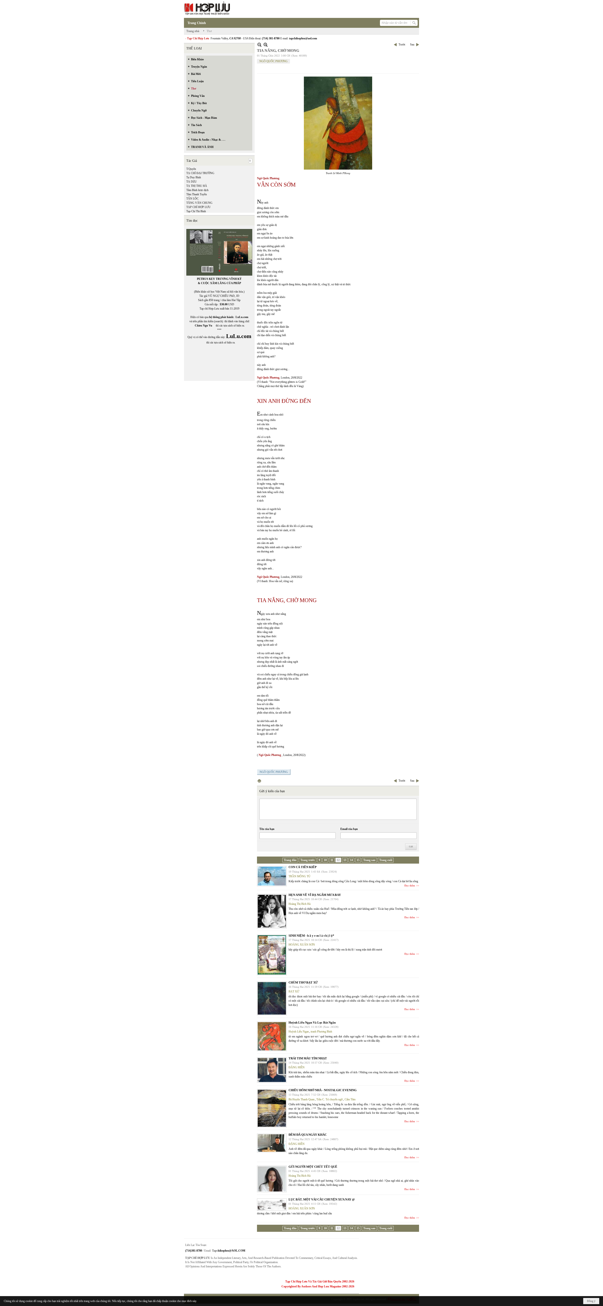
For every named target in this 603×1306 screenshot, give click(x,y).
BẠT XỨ (294, 991)
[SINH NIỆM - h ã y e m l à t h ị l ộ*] (272, 955)
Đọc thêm (409, 885)
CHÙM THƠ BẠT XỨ (303, 982)
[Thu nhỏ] (259, 44)
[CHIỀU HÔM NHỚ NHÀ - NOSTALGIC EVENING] (272, 1108)
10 (325, 860)
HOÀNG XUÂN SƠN (302, 944)
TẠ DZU (191, 181)
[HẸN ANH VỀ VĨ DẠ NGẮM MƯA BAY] (272, 911)
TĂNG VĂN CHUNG (199, 202)
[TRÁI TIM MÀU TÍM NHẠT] (272, 1070)
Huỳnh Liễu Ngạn (299, 1031)
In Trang (259, 780)
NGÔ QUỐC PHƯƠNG (273, 61)
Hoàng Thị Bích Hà (299, 904)
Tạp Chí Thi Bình (196, 211)
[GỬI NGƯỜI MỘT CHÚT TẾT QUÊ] (272, 1179)
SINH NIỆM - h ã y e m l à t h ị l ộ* (311, 935)
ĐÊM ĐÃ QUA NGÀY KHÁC (308, 1134)
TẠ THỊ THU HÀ (196, 186)
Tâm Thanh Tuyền (196, 194)
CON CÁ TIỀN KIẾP (303, 867)
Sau (412, 44)
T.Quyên (191, 169)
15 (358, 860)
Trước (402, 44)
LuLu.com (242, 317)
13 (344, 860)
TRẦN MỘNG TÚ (299, 876)
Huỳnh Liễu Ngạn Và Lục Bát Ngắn (312, 1022)
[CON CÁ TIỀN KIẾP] (272, 876)
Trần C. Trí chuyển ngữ (329, 1099)
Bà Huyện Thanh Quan (301, 1099)
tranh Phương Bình (321, 1031)
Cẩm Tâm (350, 1099)
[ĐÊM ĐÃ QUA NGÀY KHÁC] (272, 1143)
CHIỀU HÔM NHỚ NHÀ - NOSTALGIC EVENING (323, 1090)
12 (338, 860)
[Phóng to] (265, 44)
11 (331, 860)
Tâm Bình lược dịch (197, 190)
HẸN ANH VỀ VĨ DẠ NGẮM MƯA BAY (315, 895)
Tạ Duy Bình (193, 177)
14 (351, 860)
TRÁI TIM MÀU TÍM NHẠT (308, 1058)
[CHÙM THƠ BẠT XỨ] (272, 998)
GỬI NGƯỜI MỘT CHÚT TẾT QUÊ (313, 1166)
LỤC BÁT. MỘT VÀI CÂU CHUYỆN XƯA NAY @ (322, 1199)
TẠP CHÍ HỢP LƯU (198, 207)
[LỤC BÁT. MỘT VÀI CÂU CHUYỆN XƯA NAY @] (272, 1204)
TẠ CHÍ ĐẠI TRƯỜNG (200, 173)
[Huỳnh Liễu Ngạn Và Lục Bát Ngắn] (272, 1036)
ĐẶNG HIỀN (297, 1067)
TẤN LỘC (192, 198)
